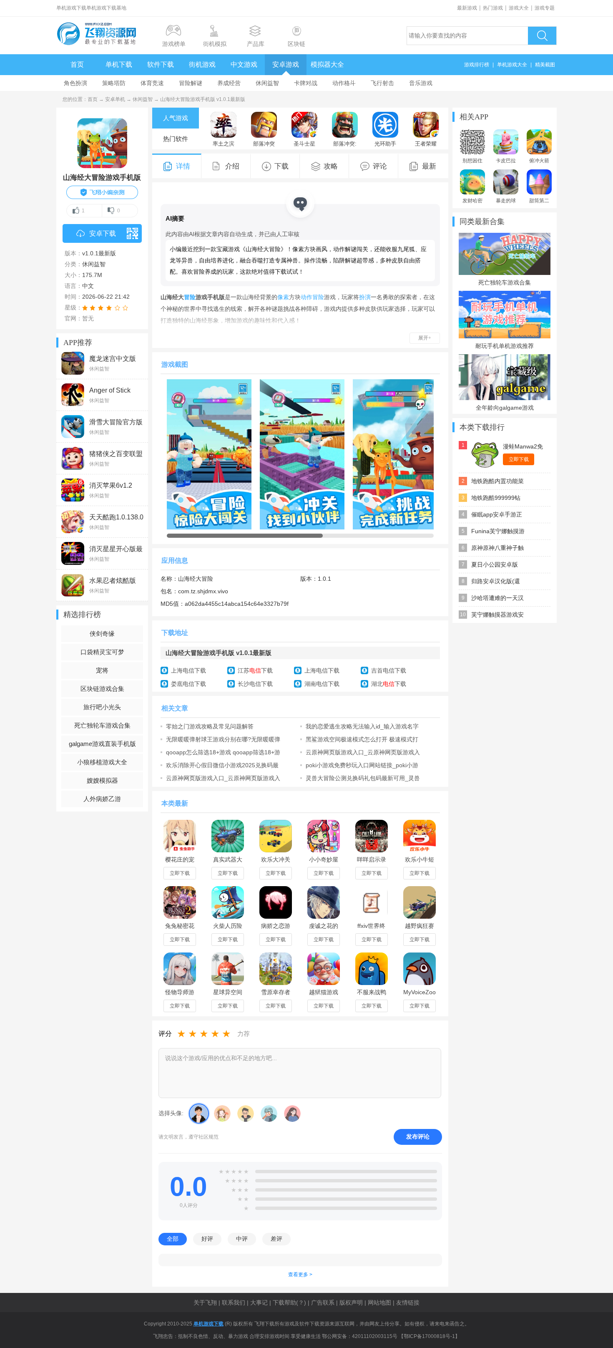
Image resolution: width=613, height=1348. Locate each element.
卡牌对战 (305, 83)
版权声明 (351, 1302)
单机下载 (119, 64)
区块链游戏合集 (102, 688)
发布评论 (418, 1136)
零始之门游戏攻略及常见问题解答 (210, 726)
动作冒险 (312, 297)
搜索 (542, 36)
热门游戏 (493, 8)
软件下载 (160, 64)
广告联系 (322, 1302)
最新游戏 (467, 8)
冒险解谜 (190, 83)
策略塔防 (114, 83)
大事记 (259, 1302)
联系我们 (233, 1302)
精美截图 (545, 65)
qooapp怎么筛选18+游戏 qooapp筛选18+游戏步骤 (223, 752)
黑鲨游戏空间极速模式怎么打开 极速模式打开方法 (362, 739)
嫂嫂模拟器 (102, 780)
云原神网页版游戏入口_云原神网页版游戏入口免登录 (363, 752)
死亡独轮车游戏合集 (102, 725)
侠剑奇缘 (102, 633)
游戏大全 (519, 8)
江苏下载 (255, 670)
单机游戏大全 (512, 65)
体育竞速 (152, 83)
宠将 (102, 670)
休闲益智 (267, 83)
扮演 (365, 297)
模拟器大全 (327, 64)
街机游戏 (202, 64)
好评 (207, 1238)
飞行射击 (382, 83)
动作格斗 (344, 83)
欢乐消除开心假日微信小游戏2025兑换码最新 (222, 765)
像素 (283, 297)
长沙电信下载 (255, 683)
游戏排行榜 (476, 65)
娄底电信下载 (188, 683)
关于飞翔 (205, 1302)
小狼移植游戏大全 (102, 762)
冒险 (190, 297)
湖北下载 (388, 683)
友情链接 (408, 1302)
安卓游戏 (285, 64)
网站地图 (379, 1302)
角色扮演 (75, 83)
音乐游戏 (420, 83)
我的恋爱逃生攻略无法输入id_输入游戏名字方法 (362, 726)
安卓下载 (102, 233)
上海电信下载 (188, 670)
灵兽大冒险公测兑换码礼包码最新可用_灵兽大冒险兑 (363, 778)
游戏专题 (545, 8)
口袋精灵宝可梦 (102, 651)
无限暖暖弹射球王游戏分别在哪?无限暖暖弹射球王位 (223, 739)
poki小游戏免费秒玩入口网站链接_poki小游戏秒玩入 (362, 765)
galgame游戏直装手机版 (102, 743)
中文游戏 (244, 64)
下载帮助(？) (289, 1302)
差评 (276, 1238)
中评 (242, 1238)
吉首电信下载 (388, 670)
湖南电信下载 (321, 683)
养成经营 (229, 83)
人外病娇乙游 (102, 798)
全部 (172, 1238)
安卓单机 (115, 99)
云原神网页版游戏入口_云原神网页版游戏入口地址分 (223, 778)
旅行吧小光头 (102, 707)
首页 (77, 64)
